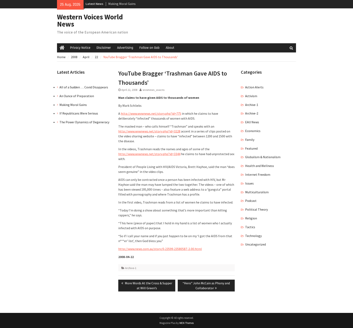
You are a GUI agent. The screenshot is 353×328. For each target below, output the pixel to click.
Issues (249, 183)
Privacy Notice (80, 48)
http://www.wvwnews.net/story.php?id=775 (151, 113)
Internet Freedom (257, 174)
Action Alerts (254, 87)
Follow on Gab (149, 48)
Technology (253, 236)
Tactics (250, 227)
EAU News (252, 122)
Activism (251, 96)
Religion (251, 218)
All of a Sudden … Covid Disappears (83, 87)
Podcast (251, 201)
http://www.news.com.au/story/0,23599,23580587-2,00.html (160, 249)
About (170, 48)
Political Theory (256, 209)
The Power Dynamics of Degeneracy (84, 122)
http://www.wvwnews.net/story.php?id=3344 (149, 154)
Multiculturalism (257, 192)
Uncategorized (255, 244)
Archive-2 (251, 113)
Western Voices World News (90, 20)
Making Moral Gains (122, 4)
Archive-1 (130, 268)
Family (249, 140)
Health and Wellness (259, 166)
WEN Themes (186, 323)
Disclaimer (103, 48)
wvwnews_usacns (154, 90)
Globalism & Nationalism (262, 157)
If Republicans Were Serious (78, 113)
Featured (251, 148)
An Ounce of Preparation (76, 96)
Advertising (125, 48)
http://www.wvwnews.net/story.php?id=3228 (149, 131)
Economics (252, 131)
